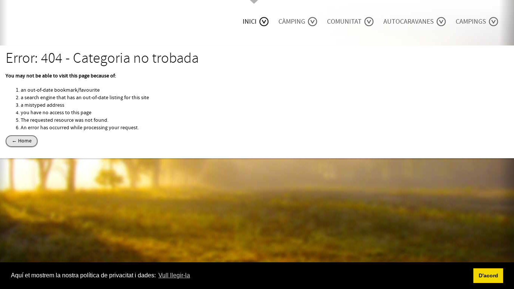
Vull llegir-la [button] (174, 275)
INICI (250, 22)
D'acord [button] (488, 275)
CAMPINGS (471, 22)
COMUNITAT (344, 22)
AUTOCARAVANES (408, 22)
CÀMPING (291, 22)
